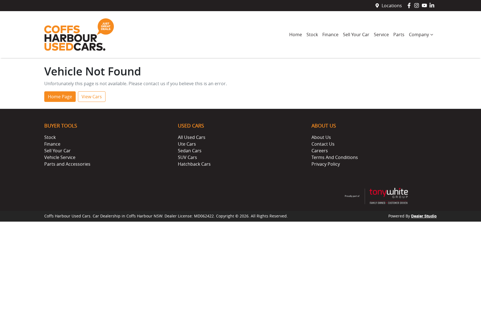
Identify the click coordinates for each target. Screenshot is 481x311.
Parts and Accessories (67, 164)
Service (381, 34)
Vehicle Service (59, 157)
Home (295, 34)
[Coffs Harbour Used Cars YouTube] (425, 5)
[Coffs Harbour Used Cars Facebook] (410, 5)
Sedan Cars (190, 151)
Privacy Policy (325, 164)
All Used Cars (191, 137)
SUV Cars (187, 157)
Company (419, 34)
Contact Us (323, 144)
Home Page (60, 97)
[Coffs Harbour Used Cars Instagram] (417, 5)
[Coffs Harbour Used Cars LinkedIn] (433, 5)
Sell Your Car (356, 34)
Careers (319, 151)
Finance (330, 34)
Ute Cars (187, 144)
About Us (321, 137)
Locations (392, 6)
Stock (312, 34)
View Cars (92, 97)
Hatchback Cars (194, 164)
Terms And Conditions (334, 157)
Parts (398, 34)
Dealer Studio (424, 216)
